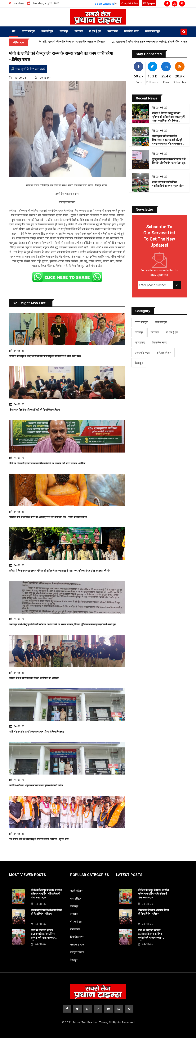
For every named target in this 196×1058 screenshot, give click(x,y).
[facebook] (167, 4)
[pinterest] (108, 1009)
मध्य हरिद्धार (47, 31)
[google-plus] (87, 1009)
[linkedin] (98, 1009)
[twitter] (77, 1009)
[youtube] (174, 4)
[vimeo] (129, 1009)
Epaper (151, 3)
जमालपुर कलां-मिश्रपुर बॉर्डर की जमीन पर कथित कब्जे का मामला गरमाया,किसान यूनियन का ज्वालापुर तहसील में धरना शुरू (62, 624)
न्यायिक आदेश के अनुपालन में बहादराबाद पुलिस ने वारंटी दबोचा (36, 785)
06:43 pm (45, 77)
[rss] (118, 1009)
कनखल (79, 31)
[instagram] (182, 4)
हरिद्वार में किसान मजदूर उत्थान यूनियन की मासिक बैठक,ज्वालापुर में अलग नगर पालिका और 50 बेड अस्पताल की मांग (59, 570)
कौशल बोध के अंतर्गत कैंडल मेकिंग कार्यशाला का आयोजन (34, 678)
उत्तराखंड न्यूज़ (152, 31)
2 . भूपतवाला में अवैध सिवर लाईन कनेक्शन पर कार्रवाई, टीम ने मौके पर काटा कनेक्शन (130, 41)
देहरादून (139, 363)
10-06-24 (20, 77)
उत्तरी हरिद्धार (28, 31)
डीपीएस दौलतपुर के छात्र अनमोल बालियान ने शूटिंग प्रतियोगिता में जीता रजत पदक (45, 356)
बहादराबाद (113, 31)
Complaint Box (129, 3)
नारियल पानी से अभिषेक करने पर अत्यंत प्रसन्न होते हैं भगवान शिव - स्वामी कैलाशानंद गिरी (48, 517)
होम (13, 31)
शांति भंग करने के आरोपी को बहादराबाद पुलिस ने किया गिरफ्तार (36, 731)
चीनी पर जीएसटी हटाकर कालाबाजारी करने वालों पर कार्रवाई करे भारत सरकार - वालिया (47, 463)
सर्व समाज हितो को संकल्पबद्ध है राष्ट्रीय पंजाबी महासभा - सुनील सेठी (39, 839)
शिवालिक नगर (131, 31)
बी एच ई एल (95, 31)
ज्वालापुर (64, 31)
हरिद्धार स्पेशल (164, 352)
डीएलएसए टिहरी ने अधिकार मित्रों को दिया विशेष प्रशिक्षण (34, 409)
